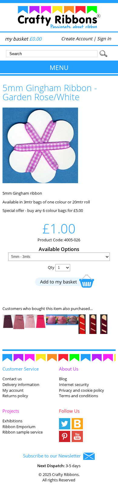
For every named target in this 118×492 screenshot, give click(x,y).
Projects (10, 411)
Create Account (76, 38)
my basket (23, 38)
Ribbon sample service (22, 432)
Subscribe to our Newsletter (53, 456)
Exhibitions (12, 421)
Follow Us (69, 411)
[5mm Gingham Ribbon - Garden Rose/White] (40, 181)
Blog (63, 378)
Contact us (12, 378)
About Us (68, 369)
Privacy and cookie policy (81, 390)
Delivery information (20, 384)
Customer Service (20, 369)
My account (13, 390)
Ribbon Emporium (18, 426)
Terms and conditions (78, 395)
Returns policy (15, 395)
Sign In (104, 38)
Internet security (74, 384)
